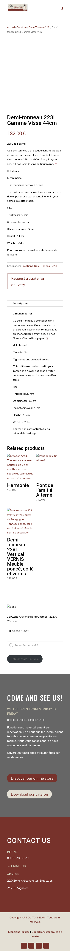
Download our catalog (29, 794)
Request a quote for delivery (28, 281)
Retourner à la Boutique (25, 658)
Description (20, 303)
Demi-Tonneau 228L (39, 27)
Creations (21, 27)
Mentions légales (18, 931)
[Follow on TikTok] (46, 946)
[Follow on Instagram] (39, 946)
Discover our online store (32, 778)
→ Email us (16, 866)
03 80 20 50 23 (20, 631)
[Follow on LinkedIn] (31, 946)
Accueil (11, 27)
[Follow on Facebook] (24, 946)
